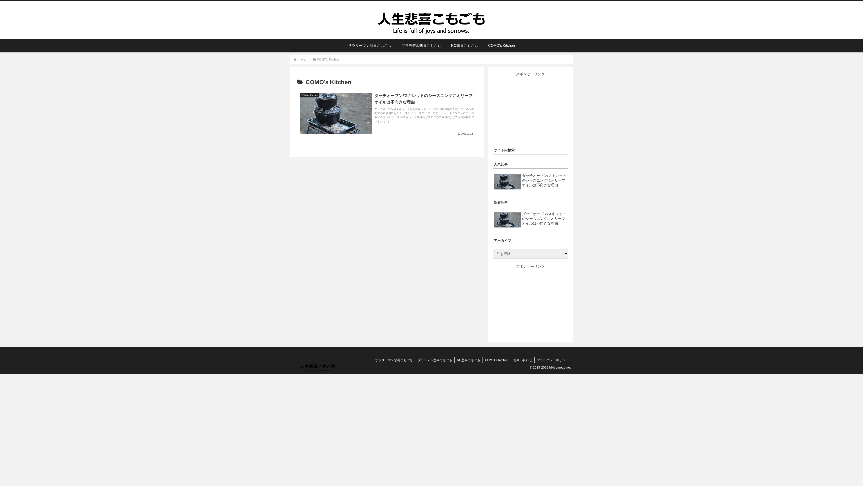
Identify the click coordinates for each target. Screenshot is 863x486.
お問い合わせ (522, 360)
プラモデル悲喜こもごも (435, 360)
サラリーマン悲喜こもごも (394, 360)
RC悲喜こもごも (468, 360)
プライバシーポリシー (552, 360)
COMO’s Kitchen (497, 360)
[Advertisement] (530, 109)
